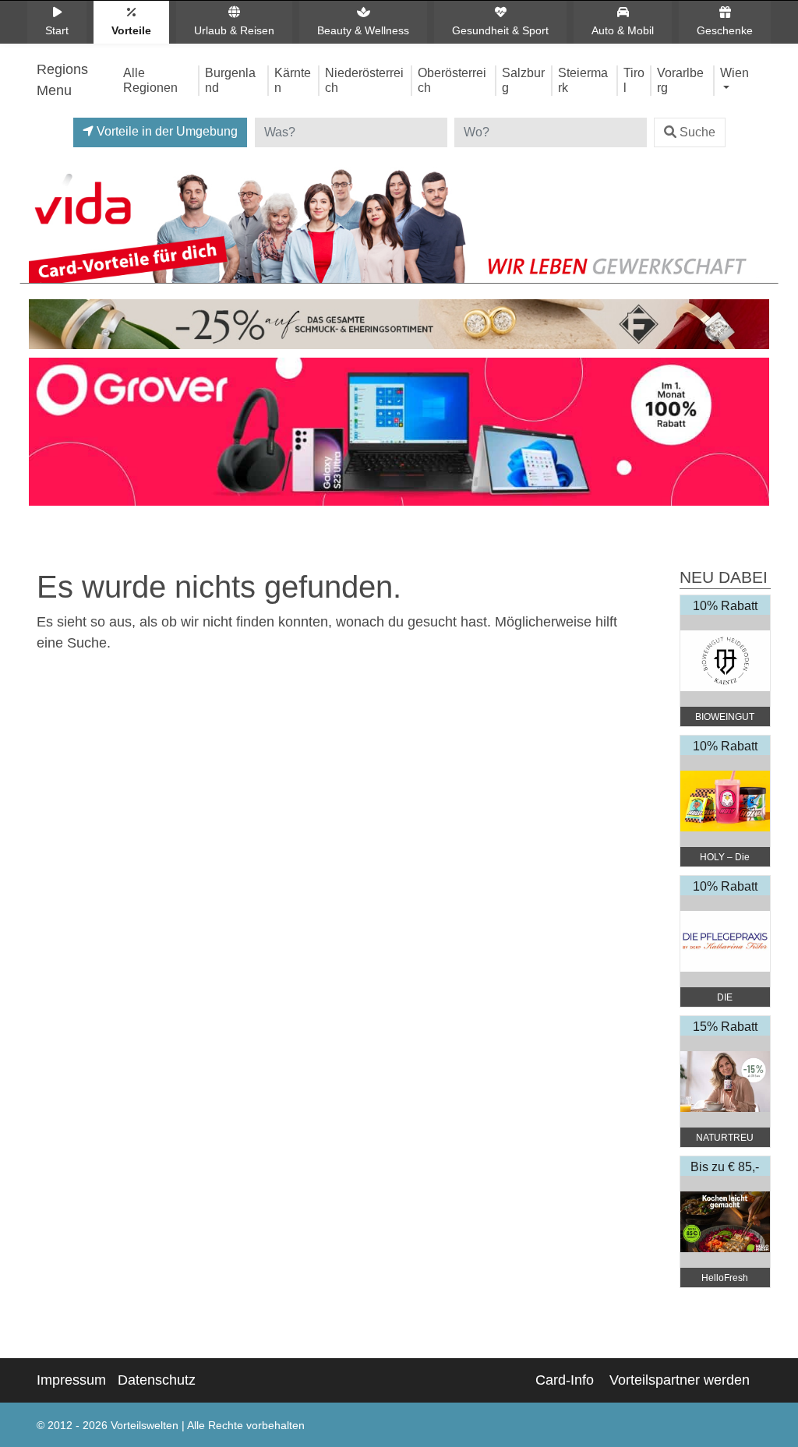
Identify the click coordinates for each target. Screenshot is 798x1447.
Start (57, 30)
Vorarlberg (680, 79)
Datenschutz (157, 1380)
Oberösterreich (452, 79)
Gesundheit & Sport (500, 30)
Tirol (633, 79)
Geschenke (725, 30)
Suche (697, 132)
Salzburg (523, 79)
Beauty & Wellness (363, 30)
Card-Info (564, 1380)
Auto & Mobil (622, 30)
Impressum (71, 1380)
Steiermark (583, 79)
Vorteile (131, 30)
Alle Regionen (150, 79)
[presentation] (43, 436)
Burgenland (230, 79)
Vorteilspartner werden (679, 1380)
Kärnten (292, 79)
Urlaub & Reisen (234, 30)
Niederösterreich (364, 79)
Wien (734, 72)
